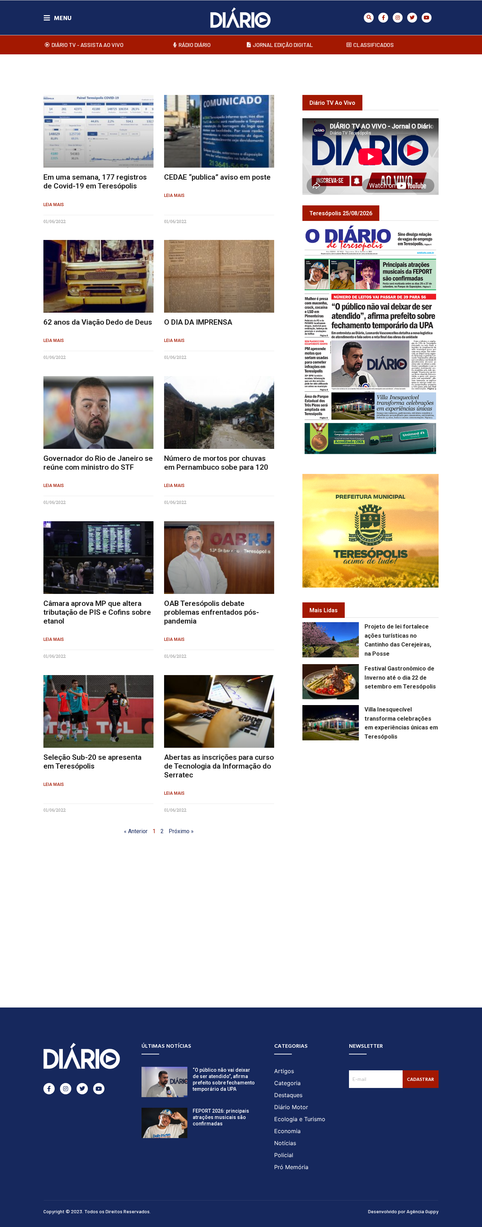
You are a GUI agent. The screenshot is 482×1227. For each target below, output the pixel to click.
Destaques (288, 1095)
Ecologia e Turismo (299, 1119)
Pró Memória (291, 1167)
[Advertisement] (392, 797)
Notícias (285, 1143)
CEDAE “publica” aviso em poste (217, 177)
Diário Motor (291, 1107)
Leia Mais (53, 204)
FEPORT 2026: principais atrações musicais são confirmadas (221, 1117)
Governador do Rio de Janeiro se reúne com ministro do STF (98, 462)
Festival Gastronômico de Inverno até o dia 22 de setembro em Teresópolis (400, 677)
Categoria (287, 1083)
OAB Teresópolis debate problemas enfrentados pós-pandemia (211, 612)
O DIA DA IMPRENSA (198, 322)
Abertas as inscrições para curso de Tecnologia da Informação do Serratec (219, 766)
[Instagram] (398, 18)
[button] (369, 18)
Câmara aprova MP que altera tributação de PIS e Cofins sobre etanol (97, 612)
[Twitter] (412, 18)
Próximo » (181, 831)
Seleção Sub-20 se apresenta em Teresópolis (92, 761)
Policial (283, 1155)
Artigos (284, 1071)
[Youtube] (427, 18)
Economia (287, 1131)
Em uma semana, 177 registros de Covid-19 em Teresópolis (95, 181)
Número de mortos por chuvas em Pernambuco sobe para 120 (216, 462)
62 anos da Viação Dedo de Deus (97, 322)
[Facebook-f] (383, 18)
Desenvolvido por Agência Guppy (403, 1211)
